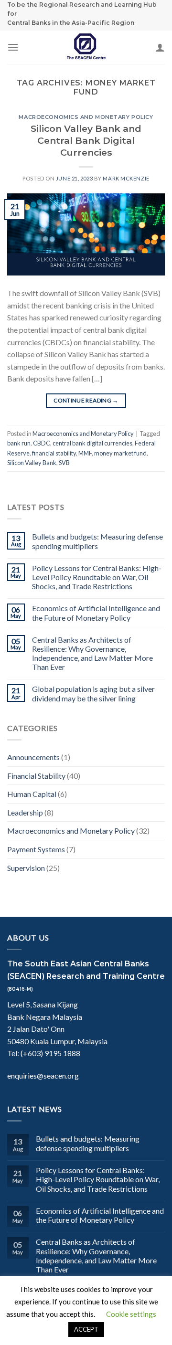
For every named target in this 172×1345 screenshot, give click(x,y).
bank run (19, 443)
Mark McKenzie (126, 178)
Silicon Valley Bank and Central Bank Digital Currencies (86, 140)
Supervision (26, 867)
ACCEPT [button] (86, 1329)
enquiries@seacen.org (43, 1075)
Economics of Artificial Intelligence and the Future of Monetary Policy (96, 613)
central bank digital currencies (92, 443)
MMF (85, 453)
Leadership (25, 812)
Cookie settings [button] (131, 1314)
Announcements (33, 757)
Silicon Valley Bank (31, 462)
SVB (64, 462)
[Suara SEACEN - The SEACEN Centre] (86, 47)
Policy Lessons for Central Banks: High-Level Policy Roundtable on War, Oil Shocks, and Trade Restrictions (96, 577)
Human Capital (31, 793)
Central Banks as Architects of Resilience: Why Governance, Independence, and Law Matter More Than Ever (92, 653)
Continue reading (86, 400)
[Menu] (13, 47)
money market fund (120, 453)
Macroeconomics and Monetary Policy (86, 117)
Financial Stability (36, 775)
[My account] (160, 47)
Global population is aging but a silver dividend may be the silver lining (93, 693)
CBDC (41, 443)
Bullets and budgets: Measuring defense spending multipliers (97, 541)
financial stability (54, 453)
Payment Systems (36, 849)
